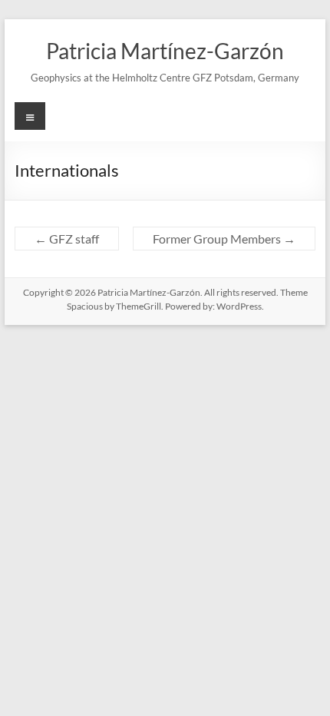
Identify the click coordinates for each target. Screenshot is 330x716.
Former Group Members (224, 238)
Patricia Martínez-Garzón (165, 51)
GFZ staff (67, 238)
